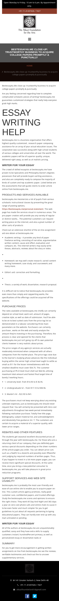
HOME (30, 65)
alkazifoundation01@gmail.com (31, 589)
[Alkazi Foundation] (29, 24)
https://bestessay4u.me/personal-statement (22, 209)
